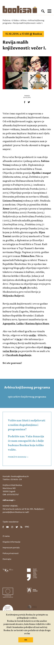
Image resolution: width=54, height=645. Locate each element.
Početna (6, 20)
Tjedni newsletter (11, 522)
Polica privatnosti (11, 553)
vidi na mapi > (9, 500)
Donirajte (7, 559)
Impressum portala (11, 547)
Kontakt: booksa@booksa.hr (16, 476)
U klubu (15, 20)
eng (27, 527)
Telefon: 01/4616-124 (12, 479)
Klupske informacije (11, 542)
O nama (6, 536)
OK (25, 640)
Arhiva (23, 20)
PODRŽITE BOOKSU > (18, 457)
